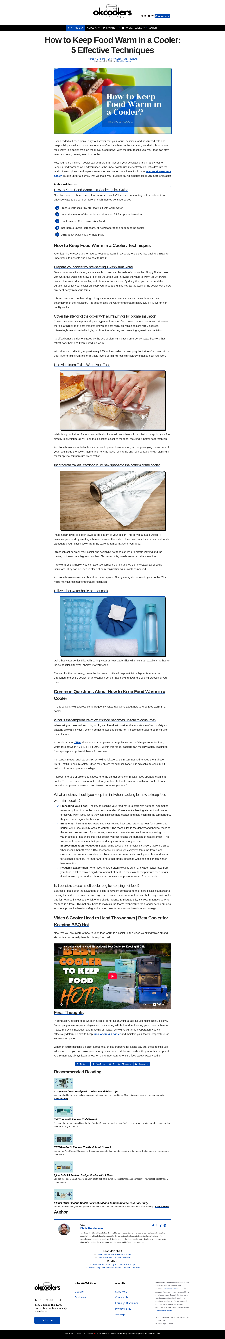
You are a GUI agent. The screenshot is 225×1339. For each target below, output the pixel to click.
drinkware (109, 28)
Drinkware (80, 1297)
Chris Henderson (91, 1228)
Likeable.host (132, 1334)
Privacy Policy (123, 1308)
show (74, 184)
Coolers (101, 59)
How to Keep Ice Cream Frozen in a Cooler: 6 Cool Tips (114, 1268)
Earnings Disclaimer (126, 1303)
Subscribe (47, 1320)
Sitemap (120, 1314)
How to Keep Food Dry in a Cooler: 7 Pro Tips (114, 1264)
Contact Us (121, 1297)
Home (91, 59)
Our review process (172, 1289)
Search (152, 28)
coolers (92, 28)
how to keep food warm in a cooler (114, 1257)
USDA (77, 742)
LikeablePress (115, 1334)
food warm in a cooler (107, 1034)
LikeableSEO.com (153, 1334)
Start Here (121, 1291)
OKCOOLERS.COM (78, 1334)
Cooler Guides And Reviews (122, 59)
